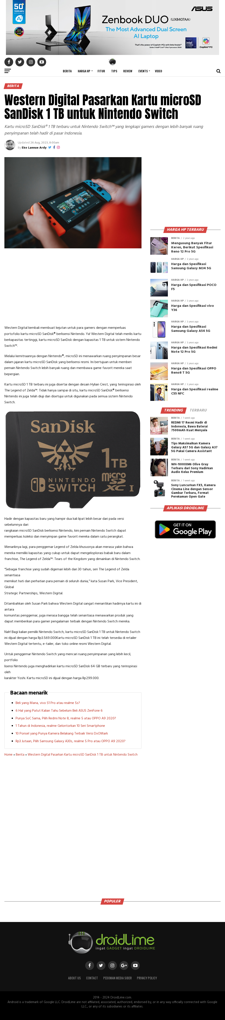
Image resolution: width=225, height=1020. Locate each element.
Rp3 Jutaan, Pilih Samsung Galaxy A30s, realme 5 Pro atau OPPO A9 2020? (70, 741)
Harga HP (84, 71)
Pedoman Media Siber (117, 978)
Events (143, 71)
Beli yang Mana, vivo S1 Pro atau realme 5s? (48, 703)
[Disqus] (72, 826)
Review (127, 71)
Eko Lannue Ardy (34, 147)
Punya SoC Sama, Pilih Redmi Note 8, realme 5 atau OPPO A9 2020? (66, 718)
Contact (92, 978)
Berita (67, 71)
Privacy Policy (147, 978)
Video (158, 71)
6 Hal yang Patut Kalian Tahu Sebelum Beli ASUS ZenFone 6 (59, 711)
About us (74, 978)
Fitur (101, 71)
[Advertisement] (73, 287)
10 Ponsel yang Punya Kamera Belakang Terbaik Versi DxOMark (62, 733)
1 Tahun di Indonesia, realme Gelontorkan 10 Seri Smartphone (60, 726)
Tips (114, 71)
